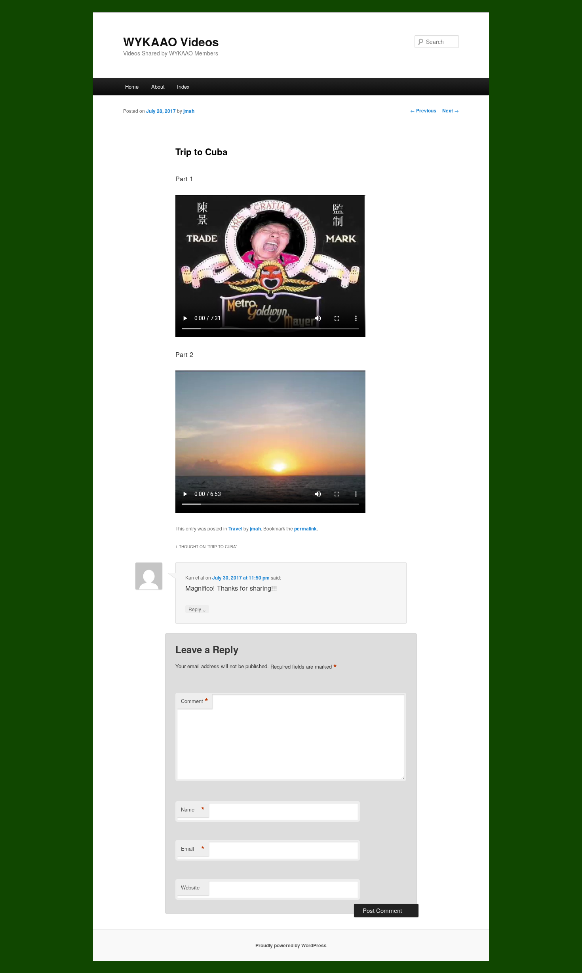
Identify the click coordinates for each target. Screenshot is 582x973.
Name (193, 809)
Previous (423, 110)
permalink (305, 528)
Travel (235, 528)
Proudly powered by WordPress (291, 945)
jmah (188, 110)
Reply (197, 608)
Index (183, 86)
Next (450, 110)
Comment (194, 701)
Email (193, 848)
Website (190, 887)
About (158, 86)
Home (132, 86)
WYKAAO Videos (171, 41)
